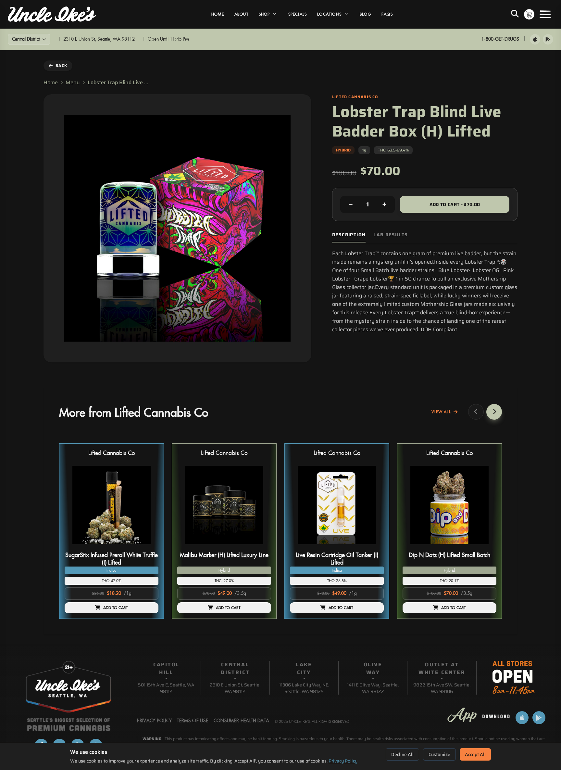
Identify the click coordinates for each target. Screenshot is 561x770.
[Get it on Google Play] (548, 39)
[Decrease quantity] (350, 204)
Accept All (475, 754)
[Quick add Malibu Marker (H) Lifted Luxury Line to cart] (260, 546)
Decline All (402, 754)
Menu (73, 82)
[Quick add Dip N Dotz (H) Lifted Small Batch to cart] (486, 546)
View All (441, 412)
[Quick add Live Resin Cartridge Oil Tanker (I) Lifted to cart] (373, 546)
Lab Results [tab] (390, 234)
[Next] (494, 412)
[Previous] (476, 412)
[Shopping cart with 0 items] (529, 14)
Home (217, 14)
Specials (297, 14)
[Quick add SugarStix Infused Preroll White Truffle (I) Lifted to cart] (148, 546)
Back (61, 65)
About (241, 14)
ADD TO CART (115, 608)
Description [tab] (349, 234)
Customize (439, 754)
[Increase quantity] (384, 204)
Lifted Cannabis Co (111, 453)
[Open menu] (545, 14)
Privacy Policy (343, 760)
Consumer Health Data (241, 721)
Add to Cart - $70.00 (455, 204)
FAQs (387, 14)
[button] (111, 531)
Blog (365, 14)
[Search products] (514, 14)
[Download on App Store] (535, 39)
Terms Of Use (192, 721)
